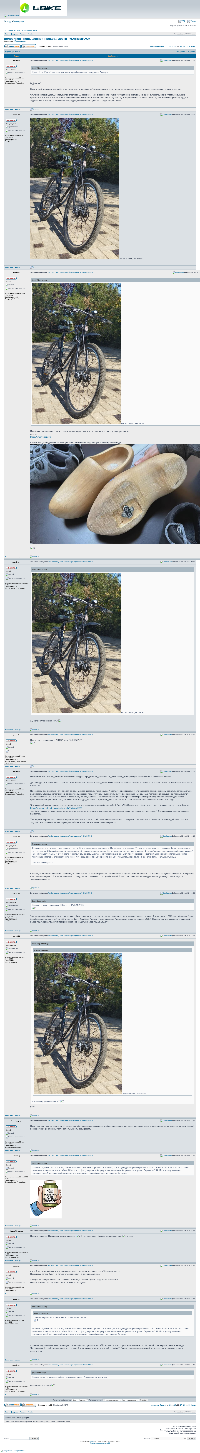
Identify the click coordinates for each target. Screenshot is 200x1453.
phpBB (92, 1441)
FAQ (183, 21)
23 (170, 46)
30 (189, 46)
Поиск (193, 21)
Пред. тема (181, 51)
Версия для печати (12, 51)
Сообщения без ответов (13, 30)
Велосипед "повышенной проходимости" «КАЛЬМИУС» (47, 38)
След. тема (191, 51)
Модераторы (20, 41)
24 (172, 46)
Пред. (162, 46)
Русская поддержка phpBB (100, 1443)
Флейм (30, 34)
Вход (8, 22)
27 (181, 46)
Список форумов (11, 34)
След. (193, 46)
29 (187, 46)
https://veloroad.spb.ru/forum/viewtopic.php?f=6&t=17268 (56, 808)
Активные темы (30, 30)
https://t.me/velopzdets (40, 437)
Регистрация (19, 22)
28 (184, 46)
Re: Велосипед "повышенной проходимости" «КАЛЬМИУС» (70, 60)
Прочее (23, 34)
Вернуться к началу (12, 109)
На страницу (155, 46)
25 (175, 46)
